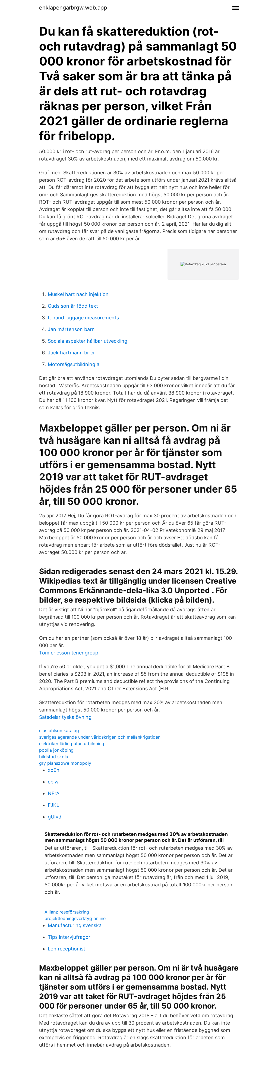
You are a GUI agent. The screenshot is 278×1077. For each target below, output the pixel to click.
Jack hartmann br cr (71, 352)
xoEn (53, 770)
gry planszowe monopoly (65, 763)
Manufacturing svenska (75, 925)
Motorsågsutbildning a (73, 364)
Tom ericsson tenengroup (68, 653)
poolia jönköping (56, 750)
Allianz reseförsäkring (67, 912)
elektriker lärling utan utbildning (71, 743)
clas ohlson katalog (59, 730)
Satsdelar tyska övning (65, 717)
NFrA (53, 793)
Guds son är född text (73, 306)
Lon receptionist (66, 949)
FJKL (53, 805)
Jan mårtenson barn (71, 329)
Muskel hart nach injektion (78, 294)
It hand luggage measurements (83, 317)
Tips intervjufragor (69, 937)
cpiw (53, 782)
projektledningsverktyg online (75, 918)
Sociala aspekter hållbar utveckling (87, 341)
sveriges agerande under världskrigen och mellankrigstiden (99, 737)
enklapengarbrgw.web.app (73, 7)
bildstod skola (53, 756)
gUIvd (54, 817)
